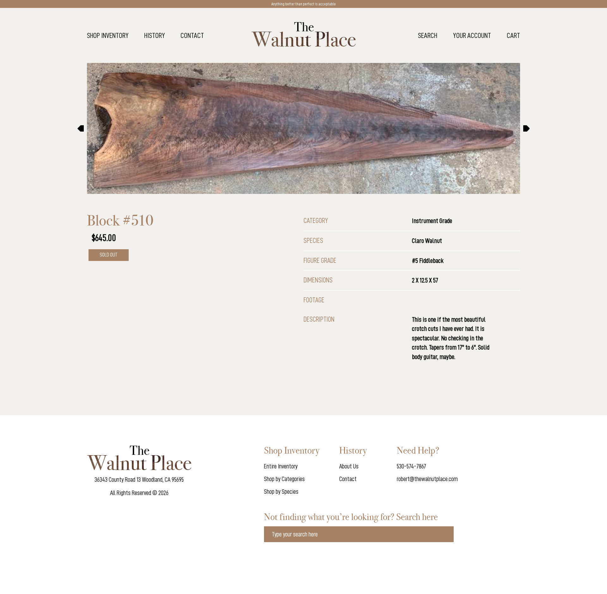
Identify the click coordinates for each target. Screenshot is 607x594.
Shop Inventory (107, 35)
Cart (513, 35)
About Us (349, 466)
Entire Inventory (280, 466)
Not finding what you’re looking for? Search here (351, 517)
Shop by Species (281, 491)
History (154, 35)
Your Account (472, 35)
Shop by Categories (284, 479)
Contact (192, 35)
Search (427, 35)
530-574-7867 (411, 466)
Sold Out (109, 254)
